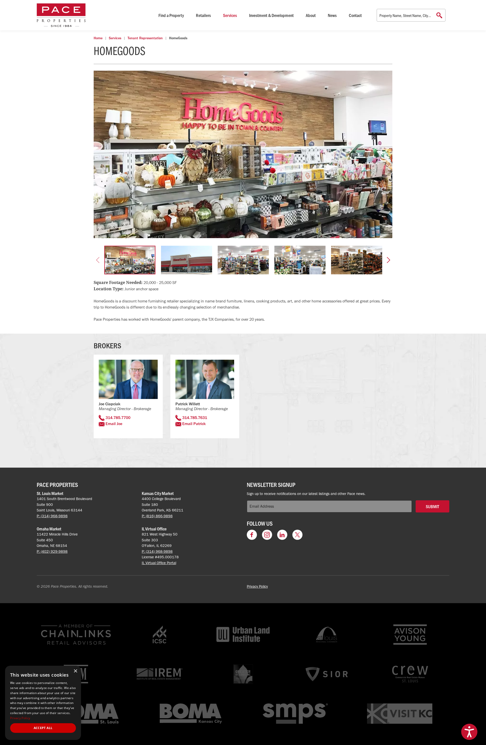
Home (98, 38)
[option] (243, 154)
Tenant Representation (145, 38)
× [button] (75, 671)
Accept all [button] (43, 728)
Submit (432, 506)
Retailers (203, 15)
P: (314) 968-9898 (52, 516)
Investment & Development (271, 15)
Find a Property (171, 15)
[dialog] (43, 703)
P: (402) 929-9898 (52, 551)
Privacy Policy (257, 586)
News (332, 15)
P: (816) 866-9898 (157, 516)
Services (230, 15)
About (311, 15)
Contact (355, 15)
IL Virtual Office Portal (159, 563)
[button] (98, 260)
